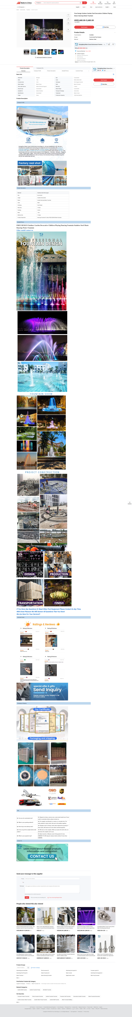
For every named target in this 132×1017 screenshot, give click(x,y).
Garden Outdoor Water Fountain (24, 999)
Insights (100, 1007)
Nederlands (68, 1008)
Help (91, 7)
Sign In (76, 61)
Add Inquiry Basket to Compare (44, 57)
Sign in (114, 3)
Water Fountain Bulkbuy (67, 999)
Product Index (89, 1007)
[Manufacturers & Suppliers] (23, 2)
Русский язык (53, 1008)
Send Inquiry (84, 27)
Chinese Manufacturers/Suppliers (49, 1007)
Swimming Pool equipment (96, 973)
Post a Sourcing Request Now (55, 897)
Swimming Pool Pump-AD (21, 973)
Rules (114, 7)
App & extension (98, 7)
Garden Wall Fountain (22, 989)
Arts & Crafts (22, 9)
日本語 (81, 1008)
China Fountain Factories (37, 996)
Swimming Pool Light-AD (71, 970)
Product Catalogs (36, 967)
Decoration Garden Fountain (79, 996)
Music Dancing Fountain (46, 975)
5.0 (98, 70)
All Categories (21, 7)
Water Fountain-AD (45, 973)
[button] (86, 71)
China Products (39, 1007)
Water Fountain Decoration (94, 996)
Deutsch (63, 1008)
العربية (73, 1008)
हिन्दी (84, 1008)
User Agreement (74, 1011)
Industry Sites (74, 1007)
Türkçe (93, 1008)
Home (17, 9)
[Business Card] (113, 74)
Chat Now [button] (106, 27)
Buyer (84, 7)
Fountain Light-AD (95, 970)
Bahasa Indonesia (104, 1008)
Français (48, 1008)
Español (38, 1008)
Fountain (28, 9)
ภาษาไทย (88, 1008)
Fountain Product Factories (23, 996)
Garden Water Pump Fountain (40, 999)
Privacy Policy (86, 1011)
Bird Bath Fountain (47, 989)
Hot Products (32, 1007)
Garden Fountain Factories (51, 996)
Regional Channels (82, 1007)
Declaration (80, 1011)
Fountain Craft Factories (65, 996)
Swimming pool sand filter (22, 970)
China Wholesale (60, 1007)
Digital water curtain (70, 975)
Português (43, 1008)
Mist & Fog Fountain (95, 975)
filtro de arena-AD (45, 970)
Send (27, 897)
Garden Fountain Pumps (35, 989)
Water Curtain (69, 973)
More (17, 1002)
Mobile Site (96, 1007)
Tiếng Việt (97, 1008)
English (34, 1008)
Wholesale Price (68, 1007)
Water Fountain (19, 975)
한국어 (77, 1008)
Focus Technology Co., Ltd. (57, 1011)
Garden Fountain (34, 9)
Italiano (59, 1008)
